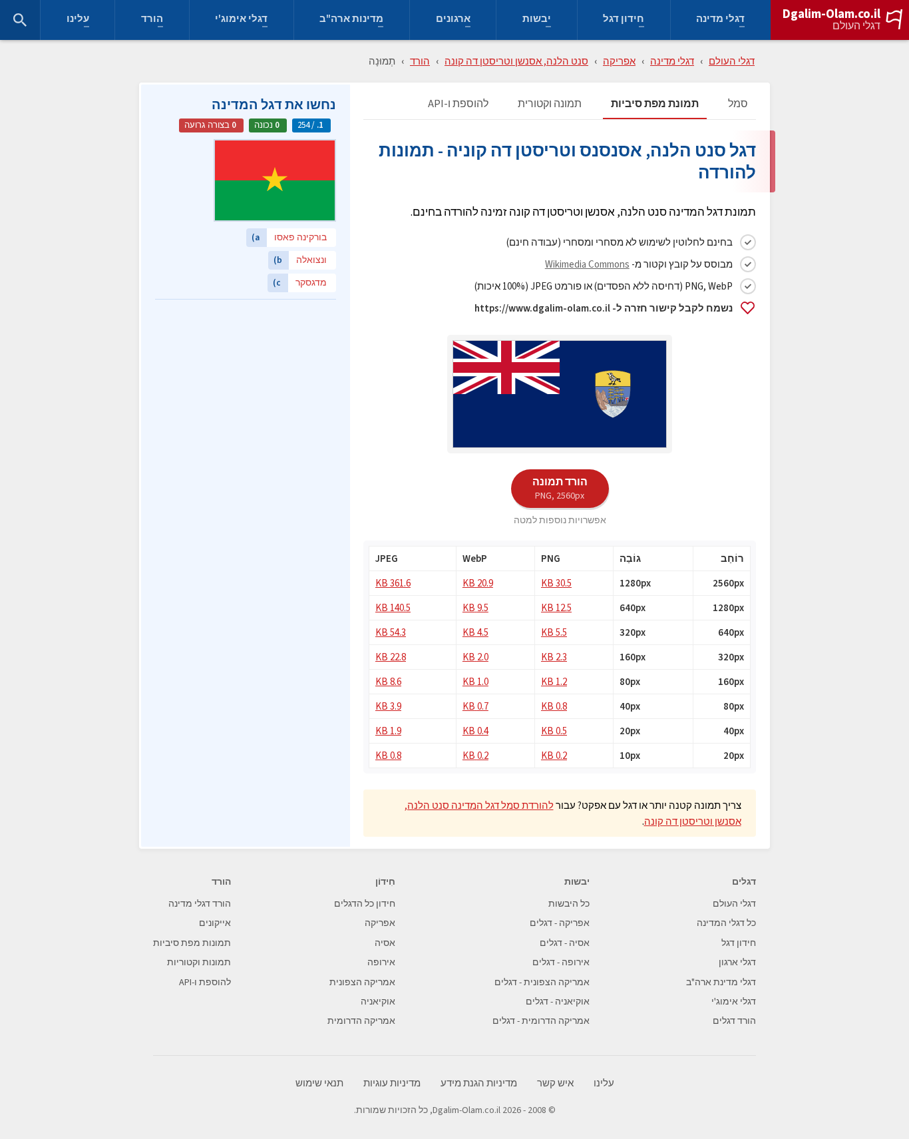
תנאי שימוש (319, 1083)
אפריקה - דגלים (560, 923)
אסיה (385, 943)
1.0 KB (475, 681)
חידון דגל (623, 20)
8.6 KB (388, 681)
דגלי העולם (856, 26)
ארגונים (453, 20)
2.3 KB (554, 657)
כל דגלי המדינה (726, 923)
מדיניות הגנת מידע (479, 1083)
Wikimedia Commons (587, 264)
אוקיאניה (378, 1002)
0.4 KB (475, 731)
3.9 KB (388, 706)
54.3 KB (390, 632)
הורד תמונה (560, 488)
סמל (738, 104)
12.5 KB (556, 607)
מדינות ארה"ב (351, 20)
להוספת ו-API (458, 104)
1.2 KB (554, 681)
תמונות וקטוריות (199, 962)
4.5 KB (475, 632)
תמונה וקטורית (550, 104)
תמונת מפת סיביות (655, 104)
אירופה (381, 962)
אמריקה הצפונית (362, 982)
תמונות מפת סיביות (192, 943)
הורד (152, 20)
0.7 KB (475, 706)
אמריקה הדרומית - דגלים (541, 1021)
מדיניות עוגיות (392, 1083)
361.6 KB (393, 583)
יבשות (536, 20)
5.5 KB (554, 632)
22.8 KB (390, 657)
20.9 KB (477, 583)
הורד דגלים (734, 1021)
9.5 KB (475, 607)
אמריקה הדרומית (361, 1021)
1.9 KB (388, 731)
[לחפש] (20, 20)
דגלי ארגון (737, 962)
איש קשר (555, 1083)
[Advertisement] (245, 389)
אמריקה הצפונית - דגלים (542, 982)
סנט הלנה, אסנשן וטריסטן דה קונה (516, 61)
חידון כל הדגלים (364, 904)
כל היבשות (569, 904)
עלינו (78, 20)
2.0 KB (475, 657)
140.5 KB (393, 607)
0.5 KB (554, 731)
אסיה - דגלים (565, 943)
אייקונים (215, 923)
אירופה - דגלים (561, 962)
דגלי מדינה (720, 20)
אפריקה (619, 61)
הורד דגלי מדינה (199, 904)
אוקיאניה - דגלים (558, 1002)
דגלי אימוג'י (241, 20)
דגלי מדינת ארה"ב (721, 982)
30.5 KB (556, 583)
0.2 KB (554, 755)
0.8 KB (554, 706)
